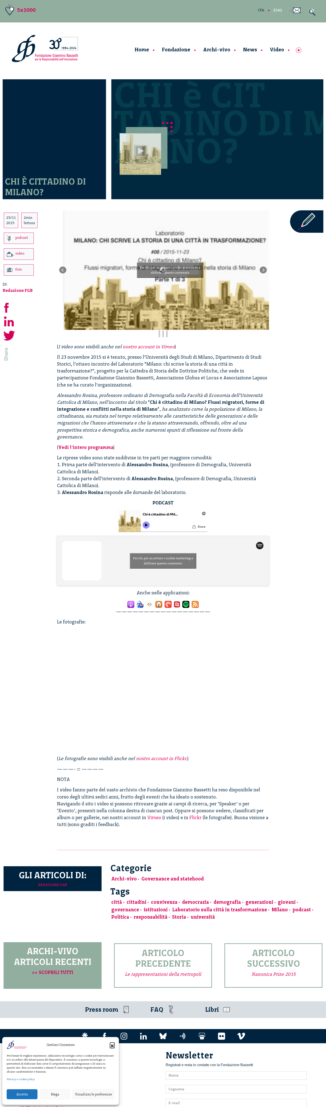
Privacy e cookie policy (21, 1079)
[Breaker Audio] (140, 603)
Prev (62, 270)
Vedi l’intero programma (85, 447)
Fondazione (176, 49)
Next (263, 270)
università (203, 917)
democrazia (195, 902)
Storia (179, 917)
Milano (280, 910)
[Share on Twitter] (9, 335)
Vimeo (154, 817)
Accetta (22, 1094)
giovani (287, 902)
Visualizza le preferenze (93, 1094)
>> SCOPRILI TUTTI (52, 972)
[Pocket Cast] (168, 603)
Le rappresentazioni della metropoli (163, 974)
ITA (261, 10)
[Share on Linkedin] (9, 321)
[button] (112, 1045)
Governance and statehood (172, 879)
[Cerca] (311, 12)
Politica (120, 917)
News (250, 49)
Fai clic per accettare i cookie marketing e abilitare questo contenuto (163, 560)
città (116, 902)
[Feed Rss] (195, 603)
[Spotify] (185, 603)
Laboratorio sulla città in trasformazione (219, 910)
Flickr (195, 817)
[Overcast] (158, 603)
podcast (302, 910)
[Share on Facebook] (9, 307)
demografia (227, 902)
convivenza (164, 902)
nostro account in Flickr (161, 758)
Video (277, 49)
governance (125, 910)
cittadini (136, 902)
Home (142, 49)
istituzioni (156, 910)
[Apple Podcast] (130, 603)
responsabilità (150, 917)
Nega (55, 1094)
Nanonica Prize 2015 (273, 974)
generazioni (259, 902)
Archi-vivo (216, 49)
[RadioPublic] (177, 603)
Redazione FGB (18, 290)
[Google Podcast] (149, 603)
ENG (277, 10)
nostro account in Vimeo (149, 346)
